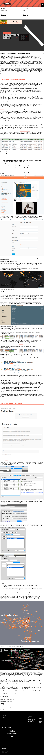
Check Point (19, 346)
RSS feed (40, 722)
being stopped (18, 105)
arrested (2, 109)
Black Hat (23, 68)
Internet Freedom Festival (31, 111)
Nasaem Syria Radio (23, 691)
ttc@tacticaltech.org (31, 721)
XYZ (2, 745)
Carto (4, 263)
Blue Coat (29, 332)
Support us (40, 721)
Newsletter (40, 715)
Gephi (29, 391)
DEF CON (29, 68)
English (2, 709)
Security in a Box (4, 752)
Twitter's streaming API (25, 131)
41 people (23, 106)
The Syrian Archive (18, 690)
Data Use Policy (30, 720)
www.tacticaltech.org (31, 719)
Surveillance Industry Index (31, 301)
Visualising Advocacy (5, 751)
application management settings (28, 407)
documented (14, 104)
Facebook (40, 718)
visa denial (22, 104)
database (21, 344)
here (40, 132)
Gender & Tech (4, 748)
